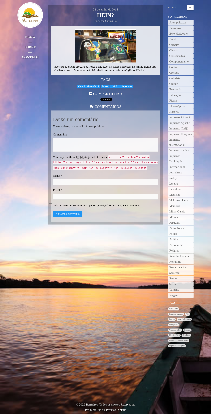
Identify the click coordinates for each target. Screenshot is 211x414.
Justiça (173, 178)
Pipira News (176, 228)
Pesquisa (174, 222)
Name (56, 175)
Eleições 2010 (174, 335)
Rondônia (175, 261)
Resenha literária (179, 256)
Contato (30, 57)
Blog (30, 37)
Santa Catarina (177, 267)
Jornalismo (175, 172)
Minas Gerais (177, 211)
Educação (175, 95)
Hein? (114, 86)
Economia (175, 89)
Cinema (174, 50)
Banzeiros (175, 28)
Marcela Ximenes (184, 319)
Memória (174, 206)
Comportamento (179, 61)
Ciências (174, 44)
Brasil (172, 39)
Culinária (174, 78)
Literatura (175, 189)
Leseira (173, 183)
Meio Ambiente (178, 200)
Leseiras (187, 330)
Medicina (174, 194)
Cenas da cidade (175, 330)
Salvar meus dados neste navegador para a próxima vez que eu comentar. (96, 205)
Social (173, 284)
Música (173, 217)
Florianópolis (177, 106)
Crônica (174, 72)
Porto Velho (176, 245)
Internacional (177, 167)
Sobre (30, 47)
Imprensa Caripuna (180, 134)
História (174, 111)
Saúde (173, 278)
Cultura (173, 83)
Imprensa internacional (177, 142)
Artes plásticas (177, 22)
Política (173, 239)
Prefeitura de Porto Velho (178, 340)
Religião (174, 250)
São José (174, 272)
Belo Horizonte (178, 33)
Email (56, 190)
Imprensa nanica (179, 150)
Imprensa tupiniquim (177, 346)
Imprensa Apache (179, 123)
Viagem (174, 295)
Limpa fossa (126, 86)
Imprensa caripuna (176, 314)
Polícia (173, 233)
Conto (173, 67)
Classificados (177, 56)
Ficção (173, 100)
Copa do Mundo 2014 (88, 86)
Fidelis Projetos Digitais (111, 409)
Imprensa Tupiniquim (176, 158)
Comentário (60, 134)
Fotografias (173, 324)
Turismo (174, 289)
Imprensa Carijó (178, 128)
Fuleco (105, 86)
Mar (187, 314)
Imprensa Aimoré (179, 117)
